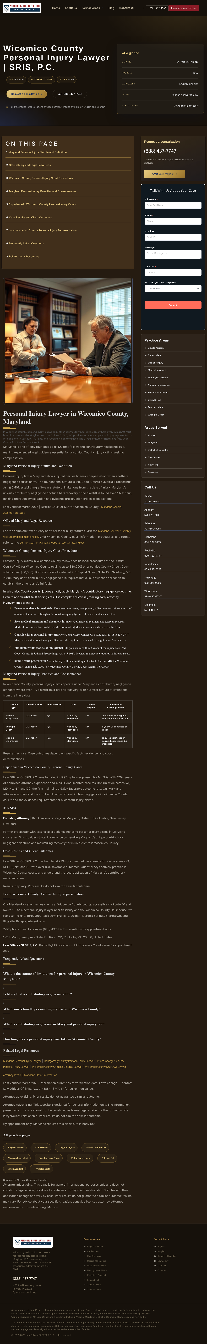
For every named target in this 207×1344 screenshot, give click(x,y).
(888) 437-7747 (157, 8)
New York (150, 577)
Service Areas (91, 8)
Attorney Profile (12, 1075)
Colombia (150, 604)
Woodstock (150, 591)
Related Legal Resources (24, 256)
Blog (111, 8)
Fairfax (148, 496)
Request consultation (183, 8)
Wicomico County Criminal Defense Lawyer (57, 1066)
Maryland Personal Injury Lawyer (22, 1061)
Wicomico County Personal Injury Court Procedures (41, 178)
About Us (71, 8)
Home (56, 8)
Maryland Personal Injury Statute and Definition (37, 152)
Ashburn (149, 510)
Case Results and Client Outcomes (30, 217)
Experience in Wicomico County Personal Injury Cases (42, 204)
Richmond (150, 537)
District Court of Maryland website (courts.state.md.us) (52, 542)
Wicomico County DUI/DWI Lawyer (105, 1066)
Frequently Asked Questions (26, 243)
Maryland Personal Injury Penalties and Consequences (42, 191)
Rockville (149, 550)
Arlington (149, 523)
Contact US (126, 8)
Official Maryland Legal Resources (30, 165)
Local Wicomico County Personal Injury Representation (43, 230)
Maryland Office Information (40, 1075)
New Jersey (151, 564)
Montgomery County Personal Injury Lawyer (69, 1061)
